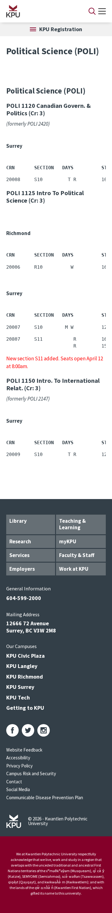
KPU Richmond (24, 676)
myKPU (67, 541)
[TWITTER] (28, 730)
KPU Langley (21, 666)
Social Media (18, 789)
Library (18, 520)
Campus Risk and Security (31, 773)
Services (19, 555)
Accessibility (18, 758)
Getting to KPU (25, 707)
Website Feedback (24, 750)
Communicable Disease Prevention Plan (44, 797)
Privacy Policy (19, 766)
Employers (22, 568)
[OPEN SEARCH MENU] (92, 11)
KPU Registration (60, 29)
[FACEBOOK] (12, 730)
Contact (14, 782)
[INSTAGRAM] (43, 730)
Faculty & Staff (76, 555)
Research (20, 541)
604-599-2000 (23, 598)
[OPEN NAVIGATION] (102, 11)
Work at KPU (73, 568)
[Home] (39, 11)
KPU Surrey (20, 686)
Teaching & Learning (72, 524)
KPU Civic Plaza (25, 655)
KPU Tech (18, 697)
